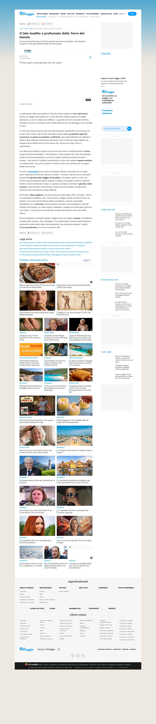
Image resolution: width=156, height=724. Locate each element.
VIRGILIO (46, 664)
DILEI (98, 664)
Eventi (42, 625)
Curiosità (103, 588)
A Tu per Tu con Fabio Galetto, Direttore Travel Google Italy (123, 225)
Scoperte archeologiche (84, 627)
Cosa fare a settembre (127, 631)
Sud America (44, 602)
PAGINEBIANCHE (83, 664)
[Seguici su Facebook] (73, 655)
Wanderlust (75, 608)
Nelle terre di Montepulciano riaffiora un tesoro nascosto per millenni (45, 249)
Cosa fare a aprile (106, 639)
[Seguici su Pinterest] (83, 655)
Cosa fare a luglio (125, 626)
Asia (41, 594)
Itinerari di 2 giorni (66, 620)
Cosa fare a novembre (127, 637)
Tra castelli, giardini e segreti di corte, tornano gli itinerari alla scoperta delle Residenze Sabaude (56, 242)
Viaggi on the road (106, 625)
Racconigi (33, 171)
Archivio (133, 649)
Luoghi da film (106, 13)
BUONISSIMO (120, 664)
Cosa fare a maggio (126, 620)
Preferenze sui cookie (62, 667)
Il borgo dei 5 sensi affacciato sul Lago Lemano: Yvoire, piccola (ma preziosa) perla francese (54, 252)
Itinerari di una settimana (64, 629)
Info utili (71, 13)
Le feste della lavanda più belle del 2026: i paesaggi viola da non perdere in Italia (50, 255)
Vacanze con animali (27, 602)
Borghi (22, 594)
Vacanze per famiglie (27, 599)
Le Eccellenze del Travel (65, 16)
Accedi (132, 13)
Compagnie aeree (26, 634)
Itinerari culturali (45, 636)
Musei (62, 633)
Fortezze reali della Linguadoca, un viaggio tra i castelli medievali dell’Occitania (123, 287)
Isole (41, 630)
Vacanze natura (25, 597)
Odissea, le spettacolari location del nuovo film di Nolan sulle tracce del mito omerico (123, 216)
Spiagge (82, 630)
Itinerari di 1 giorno (46, 639)
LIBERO (40, 664)
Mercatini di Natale (66, 636)
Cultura (39, 109)
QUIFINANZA (111, 664)
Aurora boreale (25, 626)
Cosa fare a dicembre (126, 640)
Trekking (82, 636)
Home (21, 28)
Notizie (63, 13)
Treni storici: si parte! (81, 16)
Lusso (115, 13)
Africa (41, 597)
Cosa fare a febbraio (106, 633)
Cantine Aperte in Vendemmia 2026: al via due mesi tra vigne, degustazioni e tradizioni (52, 245)
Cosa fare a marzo (106, 636)
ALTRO (121, 13)
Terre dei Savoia (28, 109)
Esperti (112, 608)
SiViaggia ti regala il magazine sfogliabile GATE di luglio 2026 (122, 367)
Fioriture (43, 628)
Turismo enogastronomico (105, 621)
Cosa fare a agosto (125, 629)
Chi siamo (31, 667)
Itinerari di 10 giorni (66, 626)
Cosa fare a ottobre (126, 634)
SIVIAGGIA (104, 664)
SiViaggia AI (80, 13)
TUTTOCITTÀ (92, 664)
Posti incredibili (92, 13)
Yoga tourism (52, 16)
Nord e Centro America (47, 599)
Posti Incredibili (126, 588)
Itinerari (42, 633)
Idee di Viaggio (28, 28)
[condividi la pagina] (90, 57)
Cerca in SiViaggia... (47, 649)
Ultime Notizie (64, 591)
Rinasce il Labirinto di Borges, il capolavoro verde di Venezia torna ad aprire (124, 359)
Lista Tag (23, 620)
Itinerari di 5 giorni (66, 623)
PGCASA (74, 664)
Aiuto (70, 667)
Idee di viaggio (42, 13)
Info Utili (83, 588)
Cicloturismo (24, 629)
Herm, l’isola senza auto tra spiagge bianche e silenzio (123, 295)
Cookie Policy (51, 667)
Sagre (82, 623)
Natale (62, 639)
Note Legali (38, 667)
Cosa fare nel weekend (24, 638)
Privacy (44, 667)
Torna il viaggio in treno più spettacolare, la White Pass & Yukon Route (124, 376)
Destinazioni (54, 13)
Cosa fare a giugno (125, 623)
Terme (82, 633)
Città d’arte (23, 631)
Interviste (94, 608)
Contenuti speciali (105, 649)
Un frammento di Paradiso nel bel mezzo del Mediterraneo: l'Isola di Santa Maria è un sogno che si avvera (123, 306)
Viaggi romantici (105, 628)
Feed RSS (125, 649)
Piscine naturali (95, 16)
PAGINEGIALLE (54, 664)
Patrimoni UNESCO (86, 620)
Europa (42, 591)
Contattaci (117, 649)
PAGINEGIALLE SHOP (65, 664)
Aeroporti (23, 623)
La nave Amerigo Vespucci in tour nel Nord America (124, 234)
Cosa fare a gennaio (106, 630)
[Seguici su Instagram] (78, 655)
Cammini (23, 591)
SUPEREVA (127, 664)
